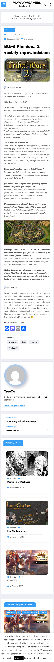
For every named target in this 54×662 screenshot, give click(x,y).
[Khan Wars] (27, 562)
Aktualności (9, 30)
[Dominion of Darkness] (27, 463)
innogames (10, 35)
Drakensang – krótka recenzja (21, 421)
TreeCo (9, 391)
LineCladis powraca (17, 531)
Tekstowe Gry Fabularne (21, 613)
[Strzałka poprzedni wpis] (47, 419)
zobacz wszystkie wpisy (14, 406)
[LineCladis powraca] (27, 512)
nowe (16, 35)
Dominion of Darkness (18, 481)
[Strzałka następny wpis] (47, 430)
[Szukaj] (45, 5)
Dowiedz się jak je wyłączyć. (37, 658)
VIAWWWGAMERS (27, 2)
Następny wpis (11, 427)
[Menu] (3, 4)
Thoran (13, 478)
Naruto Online (13, 430)
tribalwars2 (29, 35)
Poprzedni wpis (11, 417)
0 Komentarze (28, 39)
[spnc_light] (50, 5)
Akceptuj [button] (18, 658)
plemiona (22, 35)
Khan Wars (13, 580)
